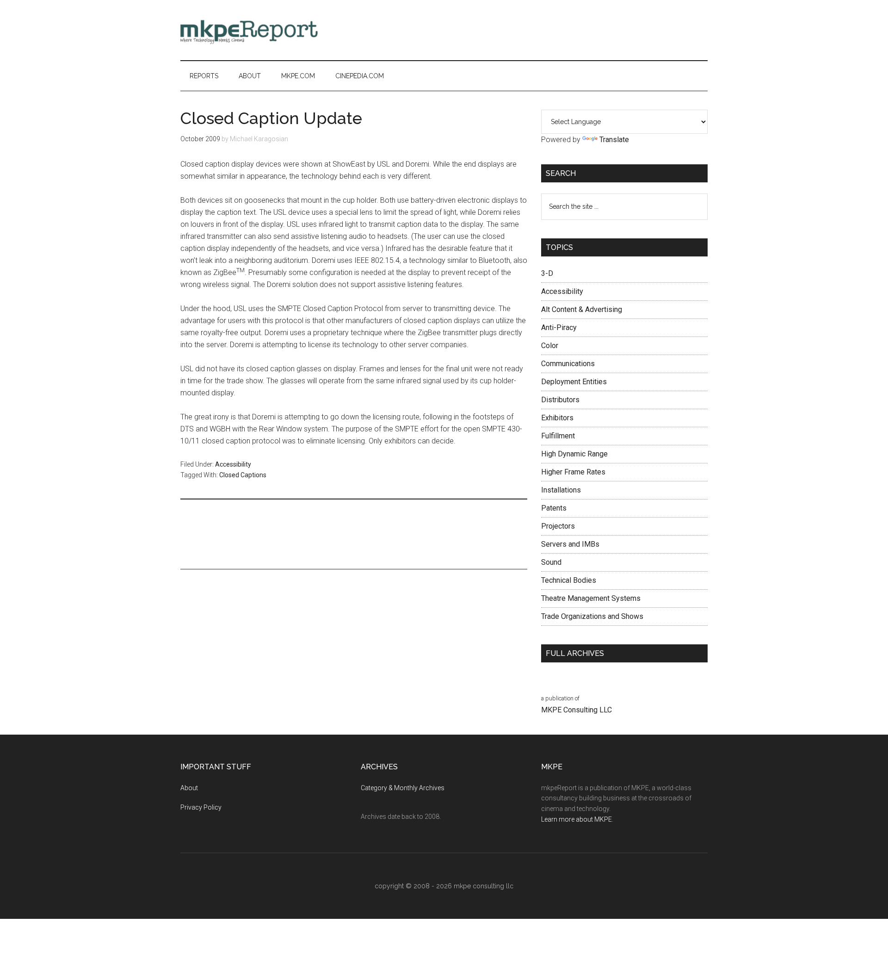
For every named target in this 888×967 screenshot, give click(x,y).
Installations (561, 490)
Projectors (558, 526)
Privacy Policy (201, 807)
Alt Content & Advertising (581, 309)
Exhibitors (557, 417)
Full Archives (575, 653)
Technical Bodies (568, 580)
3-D (547, 273)
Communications (568, 363)
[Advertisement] (539, 30)
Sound (551, 562)
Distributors (560, 399)
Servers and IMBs (570, 544)
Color (549, 345)
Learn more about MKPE (576, 819)
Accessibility (233, 464)
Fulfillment (558, 435)
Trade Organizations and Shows (592, 616)
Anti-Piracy (559, 327)
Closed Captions (242, 475)
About (189, 788)
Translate (614, 139)
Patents (554, 508)
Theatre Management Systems (591, 598)
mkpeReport (268, 30)
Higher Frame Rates (573, 472)
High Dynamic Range (574, 453)
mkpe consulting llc (483, 886)
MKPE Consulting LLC (576, 709)
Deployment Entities (574, 381)
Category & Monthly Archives (402, 788)
